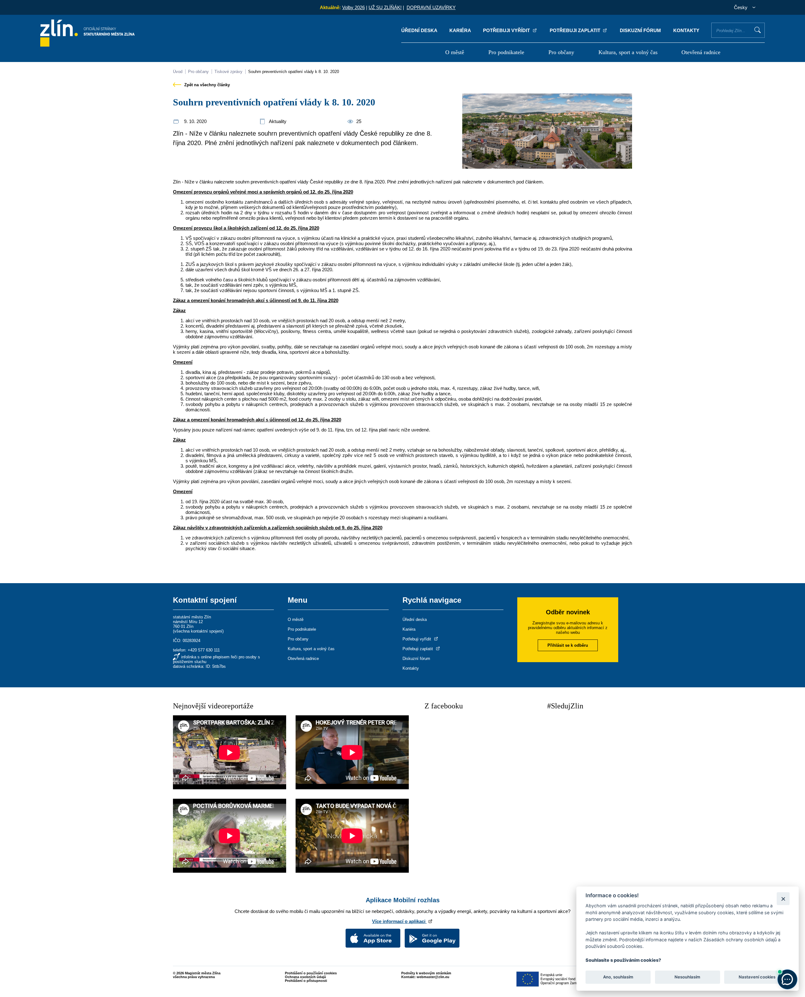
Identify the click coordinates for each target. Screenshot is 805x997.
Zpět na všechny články (206, 84)
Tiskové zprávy (228, 71)
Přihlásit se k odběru (567, 645)
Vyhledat (757, 30)
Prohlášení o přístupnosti (306, 981)
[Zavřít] (783, 898)
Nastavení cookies (757, 976)
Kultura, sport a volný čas (628, 52)
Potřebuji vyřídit (507, 30)
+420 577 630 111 (204, 650)
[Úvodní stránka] (87, 45)
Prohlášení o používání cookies (311, 973)
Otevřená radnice (700, 52)
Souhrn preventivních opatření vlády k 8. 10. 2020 (293, 71)
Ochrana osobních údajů (305, 977)
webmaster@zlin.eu (433, 977)
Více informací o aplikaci (399, 921)
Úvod (177, 71)
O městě (454, 52)
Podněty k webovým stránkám (426, 973)
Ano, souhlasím (618, 976)
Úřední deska (419, 30)
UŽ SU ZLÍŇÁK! (385, 7)
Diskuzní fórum (640, 30)
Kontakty (686, 30)
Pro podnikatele (506, 52)
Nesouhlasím (687, 976)
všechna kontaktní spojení (198, 631)
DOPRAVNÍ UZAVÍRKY (431, 7)
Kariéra (460, 30)
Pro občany (561, 52)
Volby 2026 (353, 7)
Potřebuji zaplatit (576, 30)
